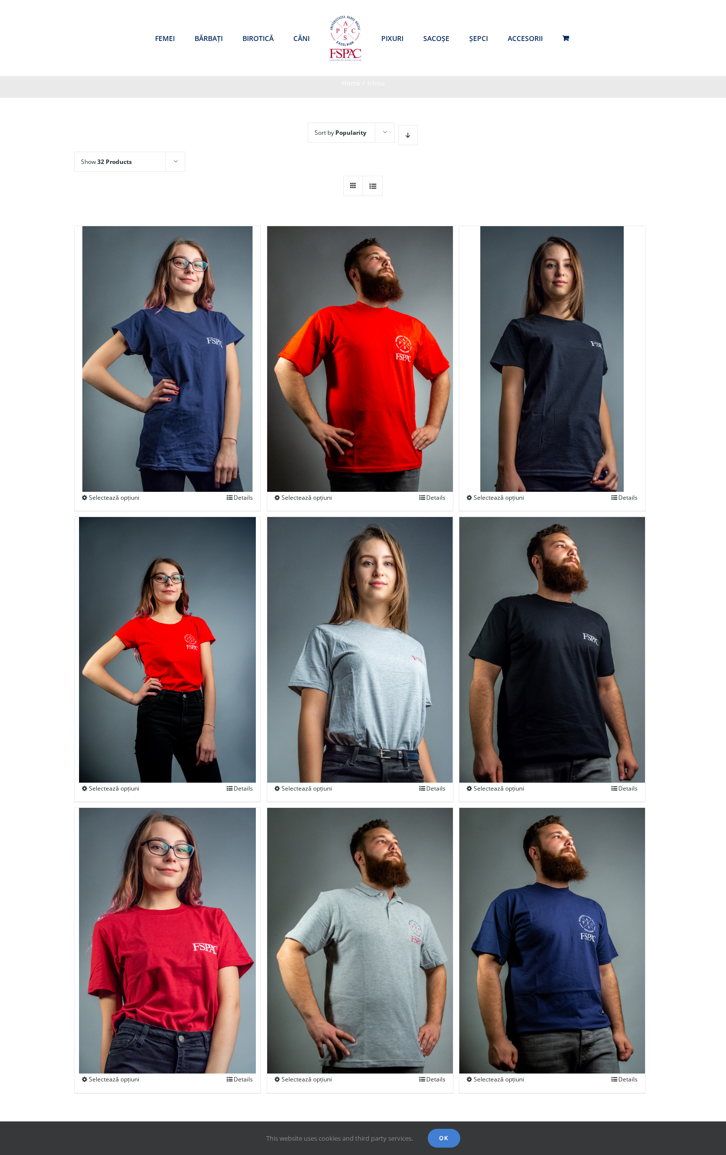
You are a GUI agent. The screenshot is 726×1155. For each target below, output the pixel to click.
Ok (444, 1138)
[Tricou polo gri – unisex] (360, 907)
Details (243, 497)
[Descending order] (408, 135)
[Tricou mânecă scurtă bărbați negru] (552, 616)
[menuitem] (165, 38)
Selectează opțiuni (114, 497)
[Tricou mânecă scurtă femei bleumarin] (167, 325)
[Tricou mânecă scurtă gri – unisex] (360, 616)
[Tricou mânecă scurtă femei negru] (552, 325)
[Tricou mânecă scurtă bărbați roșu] (360, 325)
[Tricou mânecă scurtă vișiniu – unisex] (167, 907)
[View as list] (372, 186)
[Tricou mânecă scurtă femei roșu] (167, 616)
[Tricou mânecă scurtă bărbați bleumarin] (552, 907)
